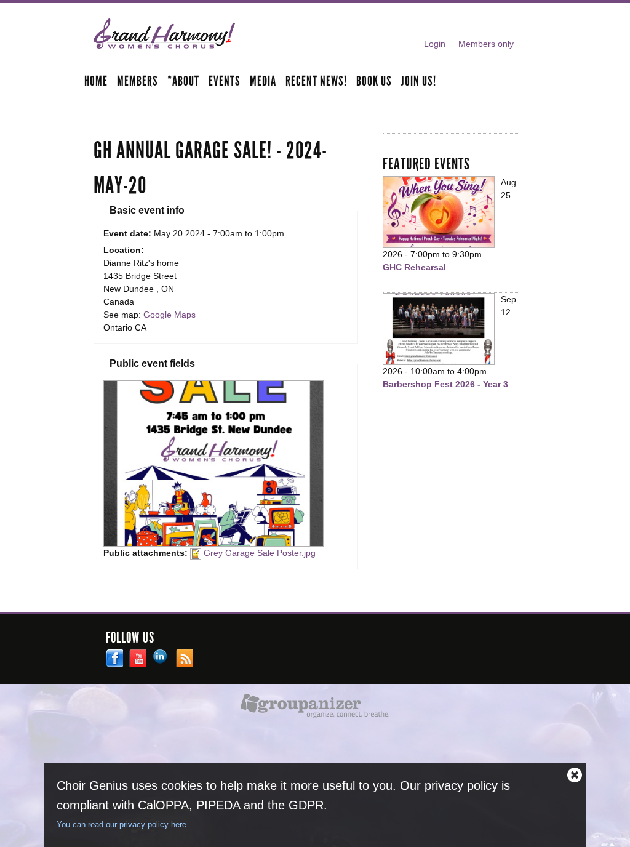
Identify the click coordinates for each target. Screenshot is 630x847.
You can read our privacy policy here (121, 824)
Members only (486, 44)
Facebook (114, 658)
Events (225, 81)
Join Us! (418, 81)
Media (263, 81)
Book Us (374, 81)
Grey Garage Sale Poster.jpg (260, 553)
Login (434, 44)
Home (96, 81)
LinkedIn (161, 658)
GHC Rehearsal (414, 267)
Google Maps (169, 314)
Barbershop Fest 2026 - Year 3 (445, 384)
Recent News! (316, 81)
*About (183, 81)
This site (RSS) (184, 658)
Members (137, 81)
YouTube (137, 658)
